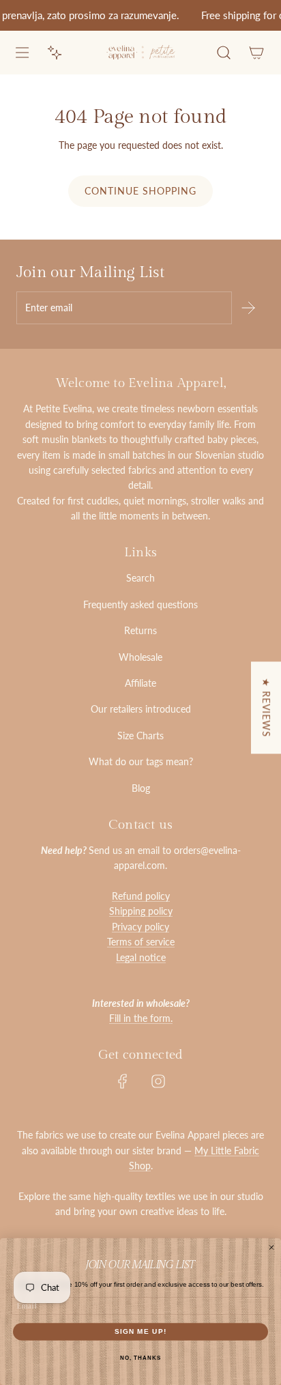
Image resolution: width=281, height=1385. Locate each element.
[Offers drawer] (54, 52)
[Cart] (256, 52)
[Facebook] (122, 1081)
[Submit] (248, 307)
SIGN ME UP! (141, 1331)
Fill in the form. (141, 1018)
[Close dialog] (271, 1247)
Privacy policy (140, 926)
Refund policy (141, 896)
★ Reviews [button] (266, 707)
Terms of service (141, 941)
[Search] (223, 52)
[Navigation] (21, 52)
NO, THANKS (140, 1358)
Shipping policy (141, 911)
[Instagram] (158, 1081)
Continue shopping (140, 191)
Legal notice (141, 957)
